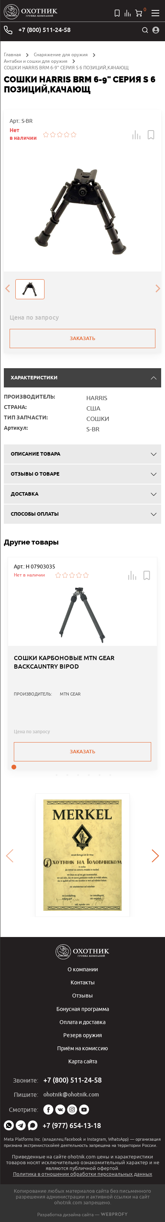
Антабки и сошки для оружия (36, 61)
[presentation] (7, 289)
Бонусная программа (82, 1009)
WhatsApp (9, 1125)
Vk (60, 1110)
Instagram (72, 1110)
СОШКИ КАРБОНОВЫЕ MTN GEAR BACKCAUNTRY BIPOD (64, 662)
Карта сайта (82, 1061)
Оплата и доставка (82, 1022)
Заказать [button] (82, 751)
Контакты (83, 982)
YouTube (84, 1110)
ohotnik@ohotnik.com (71, 1094)
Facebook (48, 1110)
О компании (83, 969)
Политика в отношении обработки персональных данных (82, 1174)
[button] (136, 134)
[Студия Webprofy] (114, 1214)
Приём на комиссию (82, 1048)
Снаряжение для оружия (61, 54)
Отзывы (82, 995)
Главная (12, 54)
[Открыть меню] (155, 13)
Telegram (21, 1125)
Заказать (82, 338)
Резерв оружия (82, 1035)
